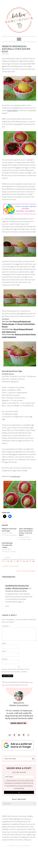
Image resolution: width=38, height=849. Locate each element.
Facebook (5, 319)
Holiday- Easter (22, 559)
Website (5, 659)
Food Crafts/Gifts (13, 559)
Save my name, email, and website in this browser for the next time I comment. (15, 670)
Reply (7, 606)
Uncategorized (31, 559)
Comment (6, 626)
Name (4, 643)
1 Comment (7, 558)
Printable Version (8, 374)
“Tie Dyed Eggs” (12, 110)
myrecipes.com (15, 476)
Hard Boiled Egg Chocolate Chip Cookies (7, 545)
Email (4, 651)
